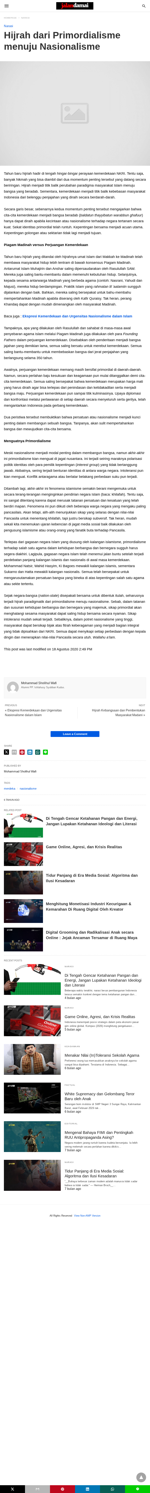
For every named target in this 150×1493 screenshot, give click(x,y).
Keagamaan (72, 1046)
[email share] (14, 752)
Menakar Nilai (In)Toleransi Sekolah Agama (102, 1055)
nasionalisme (28, 788)
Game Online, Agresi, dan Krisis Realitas (84, 847)
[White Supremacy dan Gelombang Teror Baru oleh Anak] (32, 1098)
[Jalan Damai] (74, 6)
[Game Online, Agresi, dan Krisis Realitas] (23, 854)
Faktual (70, 1085)
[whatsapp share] (37, 752)
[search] (144, 6)
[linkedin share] (29, 752)
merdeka (9, 788)
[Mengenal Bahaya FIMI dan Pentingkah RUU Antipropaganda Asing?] (32, 1136)
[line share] (45, 752)
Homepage (10, 18)
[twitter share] (6, 752)
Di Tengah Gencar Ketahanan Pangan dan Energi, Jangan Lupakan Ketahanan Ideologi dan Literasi (103, 980)
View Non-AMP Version (87, 1215)
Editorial (71, 1124)
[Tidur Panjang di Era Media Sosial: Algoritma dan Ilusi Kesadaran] (23, 882)
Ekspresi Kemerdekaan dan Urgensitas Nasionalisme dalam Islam (77, 316)
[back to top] (141, 1477)
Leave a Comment (75, 734)
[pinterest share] (22, 752)
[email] (37, 1489)
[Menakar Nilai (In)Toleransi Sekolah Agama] (32, 1059)
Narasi (25, 18)
